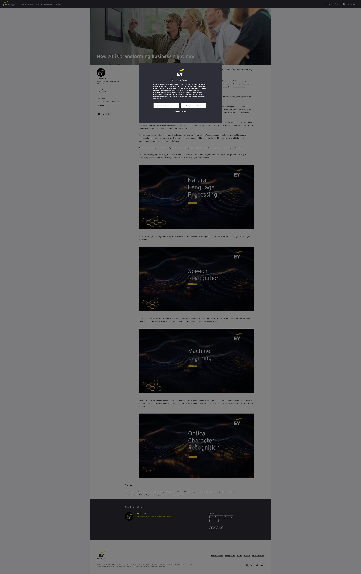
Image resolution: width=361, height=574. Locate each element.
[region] (180, 93)
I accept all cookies (193, 106)
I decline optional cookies (166, 106)
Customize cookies (180, 111)
